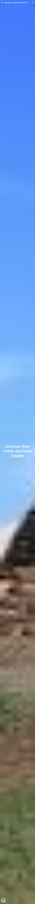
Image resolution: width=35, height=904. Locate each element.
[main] (17, 452)
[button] (2, 2)
